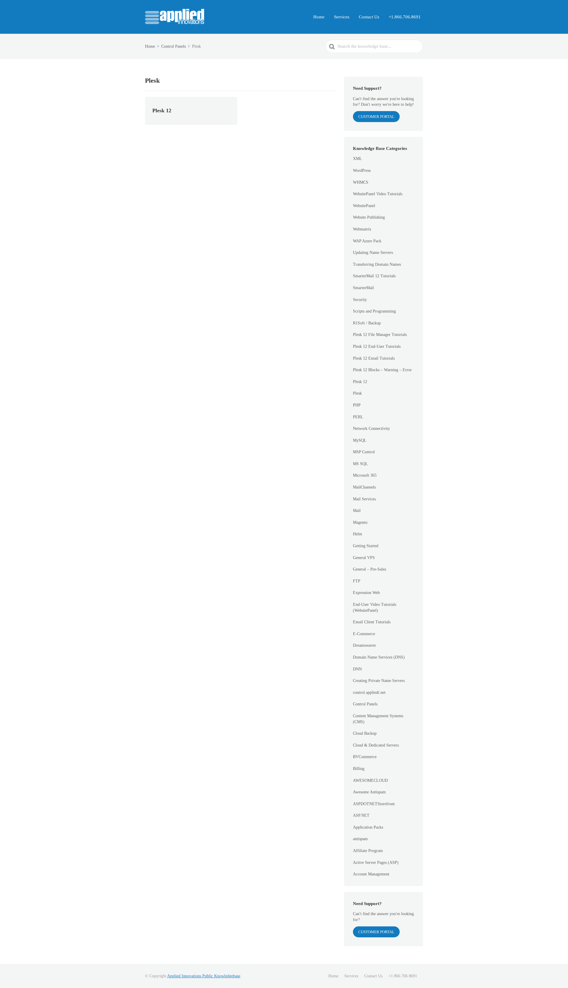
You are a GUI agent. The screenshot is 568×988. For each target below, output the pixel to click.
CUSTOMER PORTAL (376, 116)
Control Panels (365, 704)
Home (319, 17)
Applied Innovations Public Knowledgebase (203, 976)
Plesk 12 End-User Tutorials (377, 346)
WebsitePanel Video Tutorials (377, 194)
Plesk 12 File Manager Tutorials (380, 334)
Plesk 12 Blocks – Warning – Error (382, 370)
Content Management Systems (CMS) (378, 719)
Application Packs (368, 827)
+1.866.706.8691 (405, 17)
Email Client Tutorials (371, 622)
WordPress (362, 170)
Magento (360, 522)
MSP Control (364, 452)
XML (357, 158)
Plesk (357, 393)
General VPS (364, 557)
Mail (357, 510)
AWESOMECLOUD (370, 780)
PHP (357, 405)
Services (341, 17)
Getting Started (365, 546)
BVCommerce (365, 757)
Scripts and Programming (374, 311)
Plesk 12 (360, 381)
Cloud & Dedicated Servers (376, 745)
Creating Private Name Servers (379, 680)
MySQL (360, 440)
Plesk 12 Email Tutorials (374, 358)
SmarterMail (363, 288)
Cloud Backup (365, 733)
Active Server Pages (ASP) (375, 862)
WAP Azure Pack (367, 241)
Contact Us (369, 17)
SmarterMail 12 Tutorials (374, 276)
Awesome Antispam (369, 792)
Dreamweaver (364, 645)
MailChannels (364, 487)
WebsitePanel (364, 206)
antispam (360, 839)
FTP (356, 581)
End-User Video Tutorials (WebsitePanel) (374, 607)
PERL (358, 417)
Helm (357, 534)
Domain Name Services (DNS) (379, 657)
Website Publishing (369, 217)
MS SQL (360, 464)
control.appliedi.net (369, 692)
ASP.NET (361, 815)
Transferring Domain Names (377, 264)
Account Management (371, 874)
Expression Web (366, 592)
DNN (357, 669)
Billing (358, 768)
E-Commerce (364, 634)
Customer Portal (376, 932)
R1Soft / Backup (367, 323)
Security (360, 299)
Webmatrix (362, 229)
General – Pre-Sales (369, 569)
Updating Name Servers (373, 252)
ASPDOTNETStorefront (374, 804)
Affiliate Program (368, 850)
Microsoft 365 (365, 475)
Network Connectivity (371, 428)
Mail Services (364, 499)
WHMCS (360, 182)
